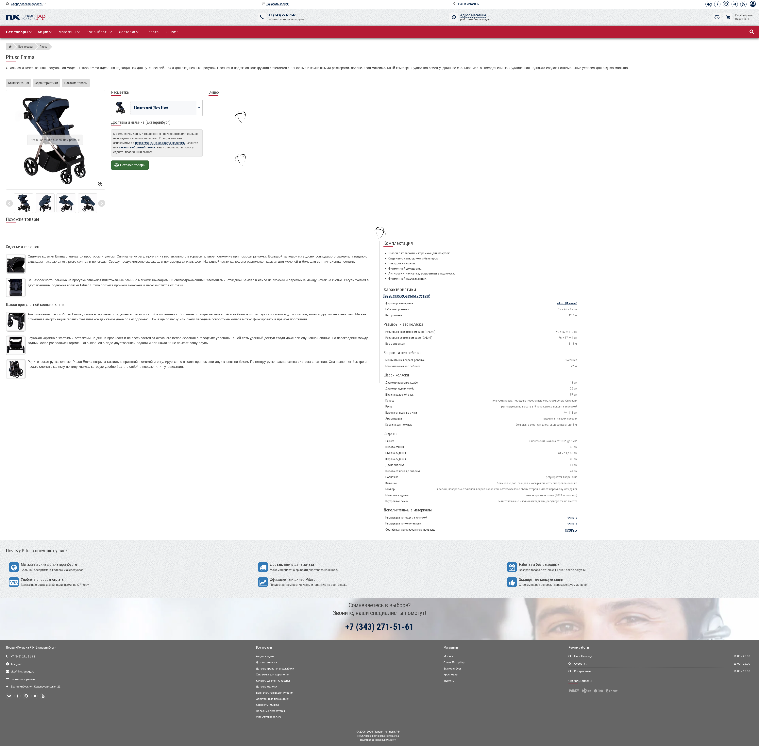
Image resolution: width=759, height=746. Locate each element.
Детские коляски (266, 662)
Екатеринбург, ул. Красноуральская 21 (35, 686)
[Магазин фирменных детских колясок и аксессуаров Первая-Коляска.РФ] (25, 17)
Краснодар (451, 674)
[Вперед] (101, 203)
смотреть (571, 529)
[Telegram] (735, 4)
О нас (171, 32)
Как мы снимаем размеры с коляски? (406, 295)
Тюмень (449, 680)
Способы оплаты (580, 681)
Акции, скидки (265, 656)
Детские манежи (266, 686)
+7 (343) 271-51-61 (282, 15)
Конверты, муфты (267, 704)
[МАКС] (726, 4)
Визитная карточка (23, 679)
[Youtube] (743, 4)
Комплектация (18, 83)
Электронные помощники (272, 698)
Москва (448, 656)
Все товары (264, 647)
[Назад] (9, 203)
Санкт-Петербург (454, 662)
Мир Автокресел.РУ (268, 716)
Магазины (67, 32)
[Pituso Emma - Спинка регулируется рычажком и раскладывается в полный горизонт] (66, 203)
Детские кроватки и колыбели (275, 668)
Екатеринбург (452, 668)
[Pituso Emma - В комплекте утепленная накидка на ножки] (45, 203)
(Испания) (567, 303)
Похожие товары (76, 83)
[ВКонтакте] (708, 4)
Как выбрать (98, 32)
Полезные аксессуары (270, 710)
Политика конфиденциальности (378, 739)
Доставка (127, 32)
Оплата (152, 32)
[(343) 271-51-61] (262, 17)
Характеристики (46, 83)
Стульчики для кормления (273, 674)
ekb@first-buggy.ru (22, 671)
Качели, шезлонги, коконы (273, 680)
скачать (572, 517)
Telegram (16, 664)
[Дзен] (717, 4)
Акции (43, 32)
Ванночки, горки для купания (275, 692)
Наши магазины (469, 4)
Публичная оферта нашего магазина (378, 736)
